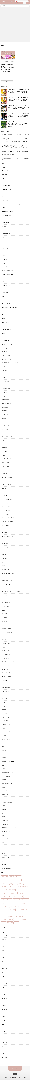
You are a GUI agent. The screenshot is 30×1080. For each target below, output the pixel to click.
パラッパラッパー (6, 595)
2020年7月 (4, 1009)
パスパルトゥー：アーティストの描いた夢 (11, 591)
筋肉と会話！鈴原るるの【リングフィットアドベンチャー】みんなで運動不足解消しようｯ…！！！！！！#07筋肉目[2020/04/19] (8, 68)
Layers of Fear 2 (5, 252)
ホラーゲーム (13, 906)
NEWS (3, 278)
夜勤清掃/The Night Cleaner (8, 761)
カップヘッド (5, 433)
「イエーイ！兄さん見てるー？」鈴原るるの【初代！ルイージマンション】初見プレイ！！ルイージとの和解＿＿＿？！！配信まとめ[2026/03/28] (18, 115)
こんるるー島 (4, 889)
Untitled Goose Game (6, 329)
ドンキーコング (5, 569)
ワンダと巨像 (5, 720)
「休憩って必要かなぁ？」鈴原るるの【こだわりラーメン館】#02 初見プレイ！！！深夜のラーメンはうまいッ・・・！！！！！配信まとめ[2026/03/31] (15, 140)
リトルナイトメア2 (6, 687)
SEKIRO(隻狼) (5, 292)
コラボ (3, 455)
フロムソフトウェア (22, 903)
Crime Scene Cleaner (6, 189)
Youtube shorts (5, 340)
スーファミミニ (5, 899)
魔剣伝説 (4, 861)
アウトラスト (5, 410)
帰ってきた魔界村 (6, 776)
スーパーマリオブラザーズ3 (8, 517)
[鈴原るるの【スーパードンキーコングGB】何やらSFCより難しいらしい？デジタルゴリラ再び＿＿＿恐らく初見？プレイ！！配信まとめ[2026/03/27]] (4, 124)
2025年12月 (5, 950)
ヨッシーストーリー (6, 672)
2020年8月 (4, 1005)
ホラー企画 (4, 617)
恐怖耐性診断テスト (6, 790)
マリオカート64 (5, 647)
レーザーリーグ (5, 706)
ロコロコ (4, 709)
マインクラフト (5, 639)
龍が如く (4, 864)
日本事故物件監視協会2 (7, 802)
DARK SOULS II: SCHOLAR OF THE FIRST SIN (11, 880)
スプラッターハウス (6, 492)
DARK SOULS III (5, 883)
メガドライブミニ (6, 658)
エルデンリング (5, 425)
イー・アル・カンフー (7, 421)
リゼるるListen (5, 680)
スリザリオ (4, 495)
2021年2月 (4, 983)
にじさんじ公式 (5, 381)
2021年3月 (4, 979)
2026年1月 (4, 946)
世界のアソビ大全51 (6, 724)
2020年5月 (4, 1016)
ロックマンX (4, 713)
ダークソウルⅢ (5, 547)
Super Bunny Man (6, 300)
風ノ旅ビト (4, 853)
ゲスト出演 (4, 447)
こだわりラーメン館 (6, 359)
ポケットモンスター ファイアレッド (10, 632)
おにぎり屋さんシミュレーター (8, 351)
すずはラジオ (5, 373)
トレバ (3, 562)
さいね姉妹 (4, 370)
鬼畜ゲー (16, 922)
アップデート (4, 60)
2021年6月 (4, 968)
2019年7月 (4, 1053)
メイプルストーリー (6, 654)
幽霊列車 (4, 779)
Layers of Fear (5, 248)
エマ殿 (9, 60)
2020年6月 (4, 1013)
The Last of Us (5, 314)
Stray (3, 296)
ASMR (3, 182)
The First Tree (5, 311)
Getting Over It (5, 222)
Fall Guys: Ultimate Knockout (8, 211)
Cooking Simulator (6, 185)
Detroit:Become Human (7, 196)
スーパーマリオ (5, 503)
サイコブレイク (5, 462)
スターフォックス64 (6, 480)
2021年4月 (4, 976)
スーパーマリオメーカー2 (7, 521)
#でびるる (12, 876)
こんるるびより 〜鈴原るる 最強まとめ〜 (18, 1077)
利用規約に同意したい (7, 739)
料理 (3, 798)
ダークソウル (5, 543)
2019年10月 (5, 1042)
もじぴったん (5, 407)
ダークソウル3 (17, 899)
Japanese (5, 81)
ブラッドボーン (5, 610)
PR (2, 289)
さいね (3, 366)
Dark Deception (5, 193)
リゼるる (3, 916)
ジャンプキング (5, 469)
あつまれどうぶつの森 (7, 344)
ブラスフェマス (5, 606)
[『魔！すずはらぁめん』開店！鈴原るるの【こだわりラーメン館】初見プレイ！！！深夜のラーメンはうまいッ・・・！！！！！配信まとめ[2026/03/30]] (4, 100)
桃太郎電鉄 (4, 809)
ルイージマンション (6, 698)
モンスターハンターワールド (8, 912)
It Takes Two (5, 244)
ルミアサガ (4, 702)
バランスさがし (5, 588)
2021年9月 (4, 965)
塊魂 (3, 754)
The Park (4, 318)
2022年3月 (4, 961)
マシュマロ (12, 909)
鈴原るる (3, 922)
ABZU (3, 167)
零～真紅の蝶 (5, 850)
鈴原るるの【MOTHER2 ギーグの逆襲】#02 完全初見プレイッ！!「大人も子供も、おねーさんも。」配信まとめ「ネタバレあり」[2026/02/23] (15, 153)
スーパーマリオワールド (7, 528)
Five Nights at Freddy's (7, 215)
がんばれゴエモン (6, 355)
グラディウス (5, 444)
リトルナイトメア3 (6, 691)
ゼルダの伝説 (5, 532)
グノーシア (4, 440)
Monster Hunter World (7, 266)
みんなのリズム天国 (6, 403)
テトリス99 (4, 554)
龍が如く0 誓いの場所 (7, 868)
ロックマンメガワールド (7, 717)
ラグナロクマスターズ (7, 676)
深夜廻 (3, 816)
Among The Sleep (6, 170)
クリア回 (3, 896)
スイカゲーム (5, 473)
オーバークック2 (5, 429)
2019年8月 (4, 1050)
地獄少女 (4, 750)
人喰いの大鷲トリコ (6, 731)
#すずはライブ (5, 876)
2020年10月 (5, 998)
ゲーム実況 (4, 51)
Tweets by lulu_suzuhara (6, 927)
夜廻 (3, 765)
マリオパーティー (6, 650)
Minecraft (21, 883)
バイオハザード (5, 576)
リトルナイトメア (6, 683)
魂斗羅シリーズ (5, 857)
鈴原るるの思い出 (6, 838)
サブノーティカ (5, 466)
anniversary (4, 174)
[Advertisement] (15, 25)
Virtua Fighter (5, 333)
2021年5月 (4, 972)
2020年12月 (5, 991)
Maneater (4, 263)
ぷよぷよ (4, 385)
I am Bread (4, 237)
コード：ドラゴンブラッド (8, 458)
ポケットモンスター (6, 628)
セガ (11, 899)
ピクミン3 (4, 599)
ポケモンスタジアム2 (6, 635)
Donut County (5, 200)
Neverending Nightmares (7, 274)
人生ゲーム (4, 735)
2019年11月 (5, 1039)
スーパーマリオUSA (6, 506)
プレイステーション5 (6, 613)
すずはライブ (12, 889)
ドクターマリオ (5, 565)
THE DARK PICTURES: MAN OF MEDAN (10, 307)
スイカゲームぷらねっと (7, 477)
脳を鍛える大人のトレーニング (8, 827)
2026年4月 (4, 935)
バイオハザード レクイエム (8, 580)
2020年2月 (4, 1027)
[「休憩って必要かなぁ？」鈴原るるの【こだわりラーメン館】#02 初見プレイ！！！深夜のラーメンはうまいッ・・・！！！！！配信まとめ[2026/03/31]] (4, 92)
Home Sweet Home (6, 233)
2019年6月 (4, 1057)
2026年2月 (4, 943)
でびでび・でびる (20, 889)
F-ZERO (4, 207)
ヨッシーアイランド (6, 669)
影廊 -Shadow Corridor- (7, 783)
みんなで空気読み (6, 396)
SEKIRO (14, 886)
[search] (28, 5)
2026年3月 (4, 939)
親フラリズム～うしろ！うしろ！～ (9, 831)
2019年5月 (4, 1061)
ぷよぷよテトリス (6, 388)
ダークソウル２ (5, 551)
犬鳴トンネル (5, 820)
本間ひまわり (17, 919)
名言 (3, 746)
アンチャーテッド (6, 418)
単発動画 (11, 919)
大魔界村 (4, 768)
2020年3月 (4, 1024)
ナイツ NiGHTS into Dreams (8, 573)
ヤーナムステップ (19, 912)
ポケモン (19, 906)
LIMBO (3, 255)
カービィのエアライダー (7, 436)
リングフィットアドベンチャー (7, 54)
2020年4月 (4, 1020)
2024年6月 (4, 954)
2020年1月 (4, 1031)
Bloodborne (18, 876)
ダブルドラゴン (5, 540)
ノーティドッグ (13, 903)
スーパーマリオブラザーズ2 (8, 514)
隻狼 (8, 922)
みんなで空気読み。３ (7, 399)
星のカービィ (5, 805)
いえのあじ (4, 348)
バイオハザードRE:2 (6, 584)
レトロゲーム (4, 919)
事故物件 (4, 728)
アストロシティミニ (6, 414)
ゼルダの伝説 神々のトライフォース (10, 536)
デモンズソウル (5, 558)
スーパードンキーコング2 (17, 896)
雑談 (3, 842)
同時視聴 (4, 743)
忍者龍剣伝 (4, 787)
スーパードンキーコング (7, 499)
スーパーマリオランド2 (7, 525)
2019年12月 (5, 1035)
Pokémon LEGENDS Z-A (7, 285)
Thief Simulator (5, 325)
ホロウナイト (5, 621)
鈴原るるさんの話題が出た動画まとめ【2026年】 (12, 134)
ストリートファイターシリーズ (8, 484)
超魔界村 (4, 835)
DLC (11, 883)
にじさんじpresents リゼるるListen (9, 893)
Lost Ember (4, 259)
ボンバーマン (5, 624)
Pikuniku (4, 281)
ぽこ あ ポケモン (5, 392)
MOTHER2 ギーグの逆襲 (7, 270)
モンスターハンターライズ (8, 661)
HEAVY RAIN (5, 229)
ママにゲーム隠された (7, 643)
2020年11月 (5, 994)
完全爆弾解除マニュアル (7, 772)
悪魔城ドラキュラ (6, 794)
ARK (3, 178)
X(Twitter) (4, 337)
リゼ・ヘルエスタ (19, 916)
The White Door (5, 322)
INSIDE (3, 241)
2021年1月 (4, 987)
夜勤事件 (4, 757)
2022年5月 (4, 957)
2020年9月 (4, 1002)
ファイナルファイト (6, 602)
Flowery (4, 218)
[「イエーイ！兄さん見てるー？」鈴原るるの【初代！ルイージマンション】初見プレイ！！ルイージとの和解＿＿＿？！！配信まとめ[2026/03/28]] (4, 116)
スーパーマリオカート (7, 510)
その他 (3, 377)
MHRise (15, 883)
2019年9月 (4, 1046)
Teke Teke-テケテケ (6, 303)
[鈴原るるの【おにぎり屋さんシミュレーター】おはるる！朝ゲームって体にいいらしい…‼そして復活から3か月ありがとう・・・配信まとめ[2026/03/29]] (4, 108)
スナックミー (5, 488)
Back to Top (15, 1068)
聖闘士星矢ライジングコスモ (8, 824)
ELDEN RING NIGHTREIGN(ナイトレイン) (11, 204)
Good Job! (4, 226)
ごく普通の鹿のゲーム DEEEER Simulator (11, 362)
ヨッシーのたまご (6, 665)
